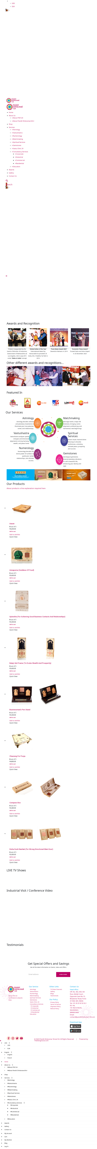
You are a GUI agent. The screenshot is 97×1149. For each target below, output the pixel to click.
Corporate (19, 154)
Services (12, 127)
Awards (11, 170)
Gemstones (17, 145)
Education (16, 167)
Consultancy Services (20, 152)
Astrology (16, 130)
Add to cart (12, 531)
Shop (11, 124)
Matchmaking (18, 139)
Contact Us (13, 176)
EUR (13, 6)
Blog (5, 1143)
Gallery (11, 173)
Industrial (19, 157)
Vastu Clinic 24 (18, 148)
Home (11, 112)
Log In (6, 1146)
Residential (20, 163)
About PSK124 (18, 118)
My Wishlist (8, 1140)
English (6, 1052)
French (9, 1058)
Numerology (17, 136)
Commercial (20, 160)
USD (10, 1)
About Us (12, 116)
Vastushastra (17, 133)
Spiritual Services (19, 142)
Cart (5, 1137)
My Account (8, 1133)
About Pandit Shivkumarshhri (23, 121)
